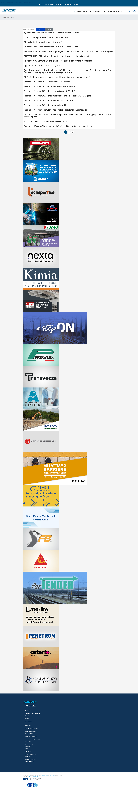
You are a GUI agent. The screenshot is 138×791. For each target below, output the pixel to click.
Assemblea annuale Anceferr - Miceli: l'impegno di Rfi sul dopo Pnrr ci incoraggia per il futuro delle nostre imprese (67, 115)
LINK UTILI (46, 4)
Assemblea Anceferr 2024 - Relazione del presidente (47, 81)
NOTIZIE (110, 11)
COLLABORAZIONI (68, 4)
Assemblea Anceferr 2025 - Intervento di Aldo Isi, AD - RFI (49, 91)
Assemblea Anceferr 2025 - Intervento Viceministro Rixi (48, 100)
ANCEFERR (79, 11)
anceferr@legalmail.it (29, 761)
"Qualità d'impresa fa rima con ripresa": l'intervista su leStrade (51, 32)
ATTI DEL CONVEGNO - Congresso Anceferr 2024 (45, 121)
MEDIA (115, 11)
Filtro (40, 29)
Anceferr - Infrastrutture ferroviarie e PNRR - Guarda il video (51, 46)
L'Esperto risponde (29, 744)
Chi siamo (27, 718)
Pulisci (49, 29)
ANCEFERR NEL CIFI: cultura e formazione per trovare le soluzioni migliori (56, 56)
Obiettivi (27, 720)
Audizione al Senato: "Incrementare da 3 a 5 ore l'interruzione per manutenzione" (59, 126)
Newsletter (27, 746)
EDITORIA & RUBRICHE (95, 11)
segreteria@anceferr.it (30, 759)
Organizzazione (28, 721)
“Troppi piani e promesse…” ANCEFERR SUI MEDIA (46, 37)
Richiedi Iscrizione (29, 733)
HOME (73, 11)
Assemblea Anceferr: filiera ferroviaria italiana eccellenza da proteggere (55, 110)
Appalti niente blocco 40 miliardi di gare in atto (44, 65)
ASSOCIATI (86, 11)
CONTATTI (120, 11)
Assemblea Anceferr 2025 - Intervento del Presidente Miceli (50, 86)
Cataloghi (27, 748)
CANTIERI (40, 4)
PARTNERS (60, 4)
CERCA (75, 4)
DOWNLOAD (53, 4)
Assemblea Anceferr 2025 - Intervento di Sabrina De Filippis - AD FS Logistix (57, 95)
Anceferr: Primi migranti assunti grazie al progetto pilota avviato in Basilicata (58, 60)
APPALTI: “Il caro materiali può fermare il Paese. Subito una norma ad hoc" (57, 77)
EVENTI (105, 11)
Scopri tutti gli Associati (30, 731)
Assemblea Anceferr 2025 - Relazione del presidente (47, 105)
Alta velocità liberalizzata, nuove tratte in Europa (45, 42)
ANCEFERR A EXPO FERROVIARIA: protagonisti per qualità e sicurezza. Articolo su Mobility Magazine (68, 51)
